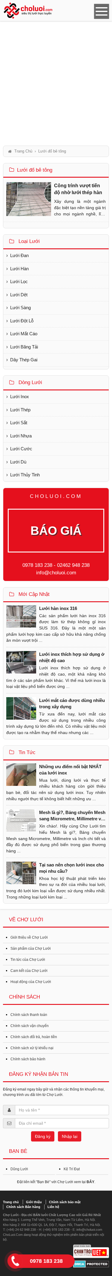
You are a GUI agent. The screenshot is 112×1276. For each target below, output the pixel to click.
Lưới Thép (20, 409)
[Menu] (101, 11)
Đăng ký (42, 1136)
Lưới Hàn (19, 268)
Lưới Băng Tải (24, 346)
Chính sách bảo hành (27, 1059)
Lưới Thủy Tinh (25, 474)
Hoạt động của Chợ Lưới (30, 982)
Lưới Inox (19, 396)
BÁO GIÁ (56, 530)
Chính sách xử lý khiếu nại (31, 1048)
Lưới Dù (18, 461)
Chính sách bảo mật (65, 1202)
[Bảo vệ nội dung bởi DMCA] (91, 1264)
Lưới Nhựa (21, 435)
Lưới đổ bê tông (34, 170)
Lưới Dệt (18, 294)
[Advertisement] (56, 83)
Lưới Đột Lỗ (21, 320)
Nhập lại (69, 1136)
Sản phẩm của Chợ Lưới (30, 948)
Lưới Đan (19, 255)
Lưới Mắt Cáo (23, 333)
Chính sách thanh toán (28, 1015)
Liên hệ (53, 1207)
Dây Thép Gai (23, 359)
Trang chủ (11, 1202)
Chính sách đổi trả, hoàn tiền (33, 1037)
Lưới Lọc (19, 281)
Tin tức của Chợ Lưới (27, 960)
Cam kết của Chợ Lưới (28, 971)
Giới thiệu (34, 1202)
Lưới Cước (21, 448)
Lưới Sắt (18, 422)
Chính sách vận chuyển (29, 1026)
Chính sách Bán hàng (23, 1207)
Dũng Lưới (19, 1169)
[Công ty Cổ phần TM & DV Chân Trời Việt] (91, 1251)
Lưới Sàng (20, 307)
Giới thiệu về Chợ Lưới (29, 937)
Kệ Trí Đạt (72, 1169)
